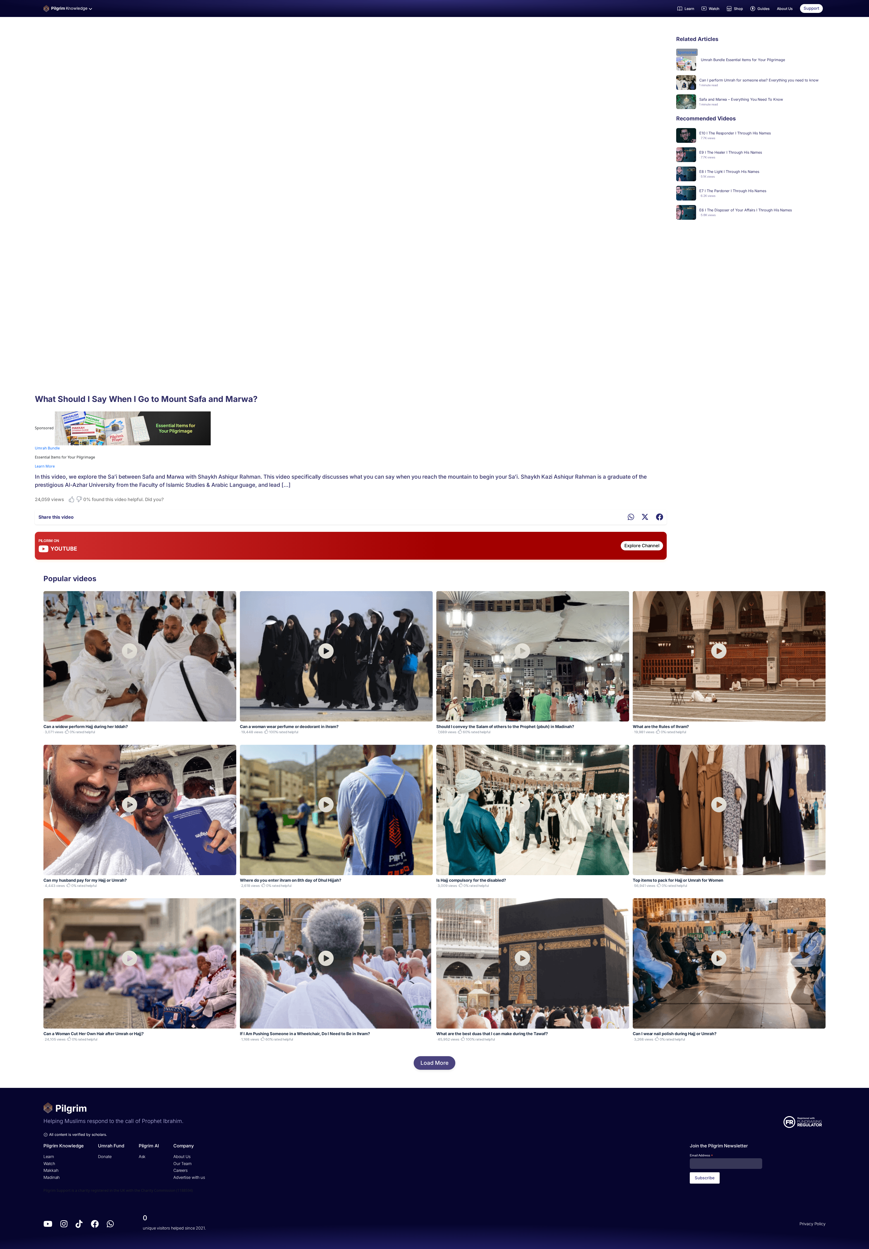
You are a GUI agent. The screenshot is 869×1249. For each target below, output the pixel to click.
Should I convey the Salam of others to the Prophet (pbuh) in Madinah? (505, 726)
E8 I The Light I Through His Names (729, 171)
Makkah (50, 1170)
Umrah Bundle (47, 448)
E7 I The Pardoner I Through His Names (732, 191)
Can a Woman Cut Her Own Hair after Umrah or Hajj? (93, 1033)
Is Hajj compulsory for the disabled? (471, 880)
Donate (104, 1156)
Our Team (182, 1163)
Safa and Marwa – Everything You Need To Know (741, 99)
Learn (48, 1156)
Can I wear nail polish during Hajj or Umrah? (674, 1033)
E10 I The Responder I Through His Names (735, 133)
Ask (142, 1156)
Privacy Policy (813, 1224)
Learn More (45, 466)
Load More (434, 1063)
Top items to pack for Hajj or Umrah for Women (678, 880)
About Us (785, 8)
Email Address (701, 1155)
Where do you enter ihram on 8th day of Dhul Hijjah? (290, 880)
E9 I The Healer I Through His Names (730, 152)
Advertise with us (189, 1177)
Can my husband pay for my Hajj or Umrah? (85, 880)
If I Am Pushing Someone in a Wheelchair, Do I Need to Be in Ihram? (305, 1033)
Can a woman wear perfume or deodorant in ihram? (289, 726)
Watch (49, 1163)
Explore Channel (641, 545)
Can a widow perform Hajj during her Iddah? (85, 726)
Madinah (51, 1177)
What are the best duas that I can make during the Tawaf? (492, 1033)
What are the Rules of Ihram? (661, 726)
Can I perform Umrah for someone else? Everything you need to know (758, 80)
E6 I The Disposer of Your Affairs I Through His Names (745, 210)
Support (811, 8)
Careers (180, 1170)
